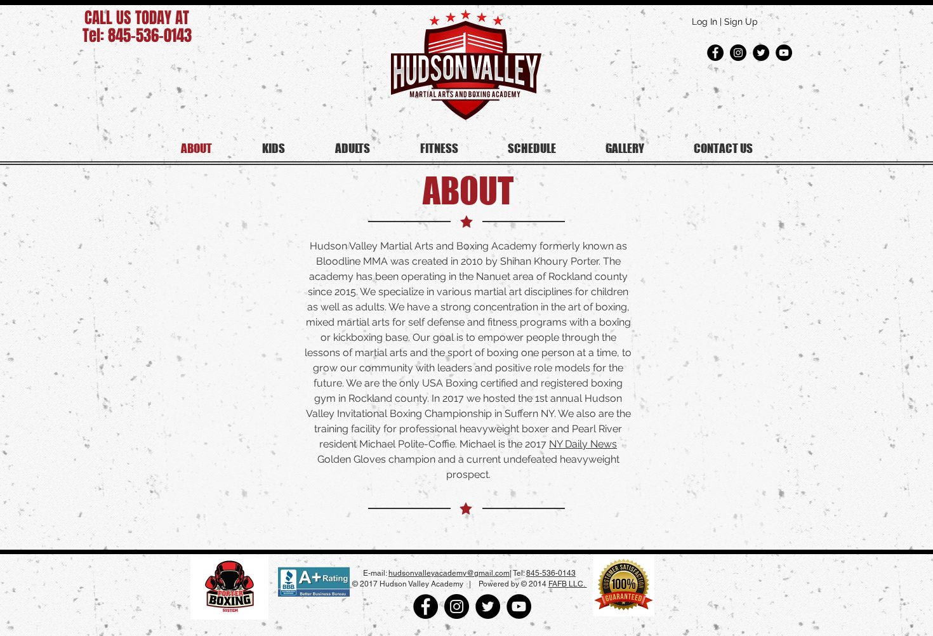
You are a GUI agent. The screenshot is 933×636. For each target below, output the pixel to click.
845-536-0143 (551, 573)
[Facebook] (715, 52)
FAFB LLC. (567, 584)
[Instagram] (738, 52)
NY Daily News (583, 444)
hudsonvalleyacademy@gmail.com (449, 573)
